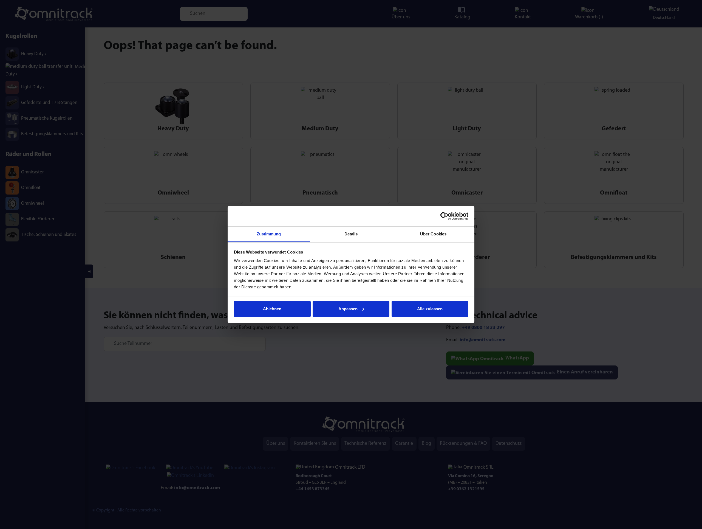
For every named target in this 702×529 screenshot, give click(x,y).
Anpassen (348, 308)
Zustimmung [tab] (269, 234)
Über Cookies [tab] (433, 234)
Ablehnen (272, 308)
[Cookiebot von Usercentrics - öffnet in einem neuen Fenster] (444, 216)
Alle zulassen (430, 308)
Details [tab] (351, 234)
